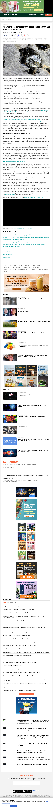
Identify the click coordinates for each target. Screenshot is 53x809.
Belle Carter (13, 32)
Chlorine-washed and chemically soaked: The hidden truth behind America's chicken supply (22, 658)
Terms (35, 795)
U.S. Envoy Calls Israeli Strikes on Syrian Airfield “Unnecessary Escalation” (18, 620)
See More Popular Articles (26, 694)
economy (29, 38)
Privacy (32, 795)
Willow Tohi (25, 308)
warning (14, 41)
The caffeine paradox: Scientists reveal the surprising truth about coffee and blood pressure (23, 675)
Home (4, 24)
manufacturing (11, 39)
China (7, 24)
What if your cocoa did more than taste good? (12, 665)
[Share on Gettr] (24, 35)
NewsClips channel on (23, 228)
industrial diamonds (17, 267)
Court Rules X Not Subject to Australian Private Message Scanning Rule (18, 632)
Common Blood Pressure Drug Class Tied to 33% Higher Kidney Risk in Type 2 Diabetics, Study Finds (24, 683)
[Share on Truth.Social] (18, 35)
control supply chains (41, 121)
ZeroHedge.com (7, 251)
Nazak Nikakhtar (25, 39)
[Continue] (38, 783)
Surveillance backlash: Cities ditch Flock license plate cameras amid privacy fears (20, 690)
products (31, 39)
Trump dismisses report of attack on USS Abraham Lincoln (15, 648)
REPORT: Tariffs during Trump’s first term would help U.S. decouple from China (21, 242)
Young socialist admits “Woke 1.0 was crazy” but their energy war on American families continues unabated (26, 652)
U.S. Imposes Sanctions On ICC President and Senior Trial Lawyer (17, 638)
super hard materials (38, 39)
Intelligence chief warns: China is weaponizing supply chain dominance (20, 235)
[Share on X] (12, 35)
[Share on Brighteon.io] (7, 35)
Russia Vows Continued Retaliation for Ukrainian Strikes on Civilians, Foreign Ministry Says (22, 642)
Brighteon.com (6, 257)
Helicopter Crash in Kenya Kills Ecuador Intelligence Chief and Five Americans (19, 612)
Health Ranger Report (8, 717)
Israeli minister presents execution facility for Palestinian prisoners (17, 655)
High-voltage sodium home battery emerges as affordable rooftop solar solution (20, 662)
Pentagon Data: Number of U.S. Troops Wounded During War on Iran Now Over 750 (21, 606)
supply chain (46, 39)
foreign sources (38, 38)
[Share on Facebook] (10, 35)
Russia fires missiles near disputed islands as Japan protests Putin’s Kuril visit (19, 624)
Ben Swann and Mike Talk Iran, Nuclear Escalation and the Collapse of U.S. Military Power (31, 729)
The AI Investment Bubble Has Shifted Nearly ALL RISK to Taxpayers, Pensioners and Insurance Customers (31, 751)
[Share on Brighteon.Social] (4, 35)
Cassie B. (24, 297)
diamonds (24, 38)
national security (18, 39)
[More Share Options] (27, 35)
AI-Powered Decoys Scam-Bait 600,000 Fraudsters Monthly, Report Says (18, 609)
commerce (19, 38)
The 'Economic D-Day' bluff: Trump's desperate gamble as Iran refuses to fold (19, 645)
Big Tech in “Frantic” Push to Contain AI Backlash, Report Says (16, 635)
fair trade (33, 38)
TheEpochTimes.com (8, 254)
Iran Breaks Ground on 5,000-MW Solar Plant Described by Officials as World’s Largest (21, 672)
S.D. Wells (24, 342)
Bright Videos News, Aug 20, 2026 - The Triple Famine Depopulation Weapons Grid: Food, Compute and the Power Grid (33, 758)
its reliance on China (10, 194)
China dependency (12, 38)
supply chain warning (7, 41)
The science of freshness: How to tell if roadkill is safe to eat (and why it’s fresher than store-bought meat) (33, 356)
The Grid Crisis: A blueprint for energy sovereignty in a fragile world (17, 669)
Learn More (6, 805)
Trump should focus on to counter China (33, 197)
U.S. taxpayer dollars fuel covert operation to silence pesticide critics (34, 321)
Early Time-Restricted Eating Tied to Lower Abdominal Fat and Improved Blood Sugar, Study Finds (24, 687)
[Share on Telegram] (15, 35)
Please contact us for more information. (10, 481)
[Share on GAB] (21, 35)
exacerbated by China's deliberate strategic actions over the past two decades (22, 119)
